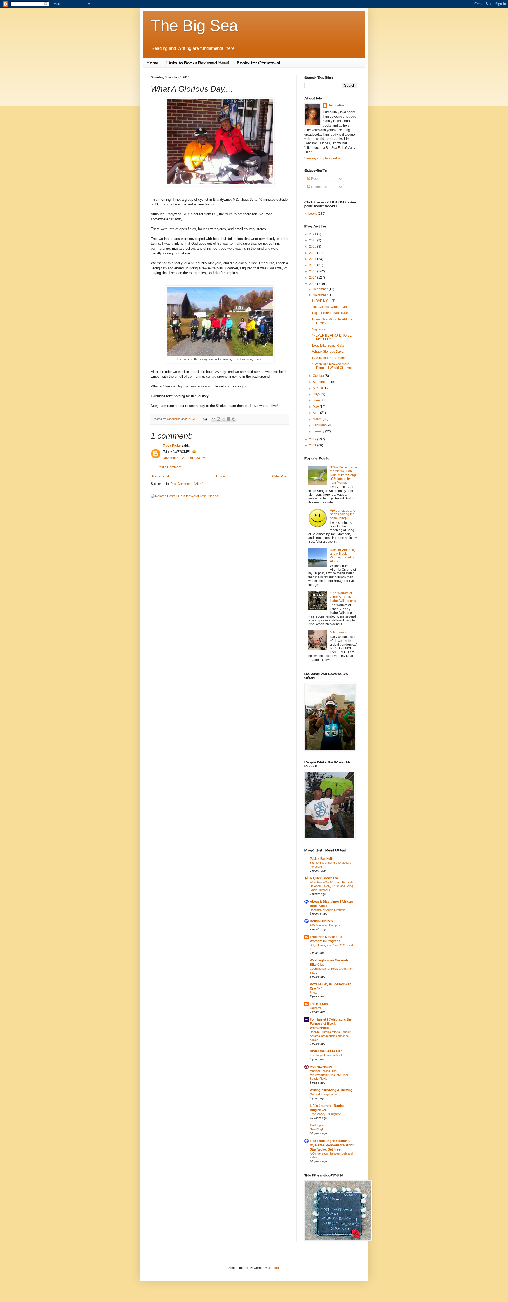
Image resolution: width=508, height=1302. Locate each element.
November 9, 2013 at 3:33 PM (184, 458)
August (318, 388)
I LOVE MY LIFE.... (325, 301)
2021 (313, 234)
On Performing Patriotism (326, 1094)
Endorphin (317, 1125)
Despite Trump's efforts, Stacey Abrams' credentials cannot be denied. (330, 1035)
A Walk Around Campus (325, 925)
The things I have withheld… (328, 1055)
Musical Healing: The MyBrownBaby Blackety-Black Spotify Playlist (329, 1074)
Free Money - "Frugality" (325, 1114)
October (319, 376)
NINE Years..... (340, 632)
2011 (313, 445)
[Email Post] (204, 418)
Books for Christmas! (258, 62)
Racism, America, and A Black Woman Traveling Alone (342, 555)
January (319, 431)
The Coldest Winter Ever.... (331, 307)
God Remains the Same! (329, 358)
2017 (313, 259)
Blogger (273, 1268)
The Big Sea (194, 25)
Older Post (279, 476)
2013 (313, 284)
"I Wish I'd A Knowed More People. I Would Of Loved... (333, 366)
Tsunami (315, 1007)
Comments (318, 187)
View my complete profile (322, 158)
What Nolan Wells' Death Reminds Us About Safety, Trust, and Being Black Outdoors (331, 886)
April (316, 413)
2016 (313, 265)
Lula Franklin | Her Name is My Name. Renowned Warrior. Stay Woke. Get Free (332, 1145)
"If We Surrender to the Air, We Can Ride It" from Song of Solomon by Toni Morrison (343, 475)
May (316, 407)
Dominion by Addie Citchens (328, 909)
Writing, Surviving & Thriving (331, 1090)
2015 (313, 271)
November (321, 295)
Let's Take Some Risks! (328, 345)
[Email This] (213, 419)
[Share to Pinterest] (233, 419)
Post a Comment (169, 467)
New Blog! (316, 1129)
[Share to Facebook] (228, 419)
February (319, 425)
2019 (313, 246)
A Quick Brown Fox (324, 878)
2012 (313, 439)
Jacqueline (336, 105)
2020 (313, 240)
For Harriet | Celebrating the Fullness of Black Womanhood (331, 1024)
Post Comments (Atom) (186, 484)
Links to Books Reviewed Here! (197, 62)
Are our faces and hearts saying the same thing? (342, 514)
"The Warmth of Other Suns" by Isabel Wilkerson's (343, 597)
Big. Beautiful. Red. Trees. (331, 313)
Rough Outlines (321, 921)
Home (152, 62)
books (312, 214)
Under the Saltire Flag (326, 1051)
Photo (313, 992)
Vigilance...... (321, 329)
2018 (313, 253)
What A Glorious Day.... (328, 352)
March (318, 419)
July (316, 394)
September (321, 382)
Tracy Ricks (172, 446)
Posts (314, 179)
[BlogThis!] (218, 419)
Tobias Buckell (321, 859)
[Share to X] (223, 419)
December (321, 289)
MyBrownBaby (321, 1067)
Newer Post (160, 476)
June (317, 400)
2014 (313, 277)
